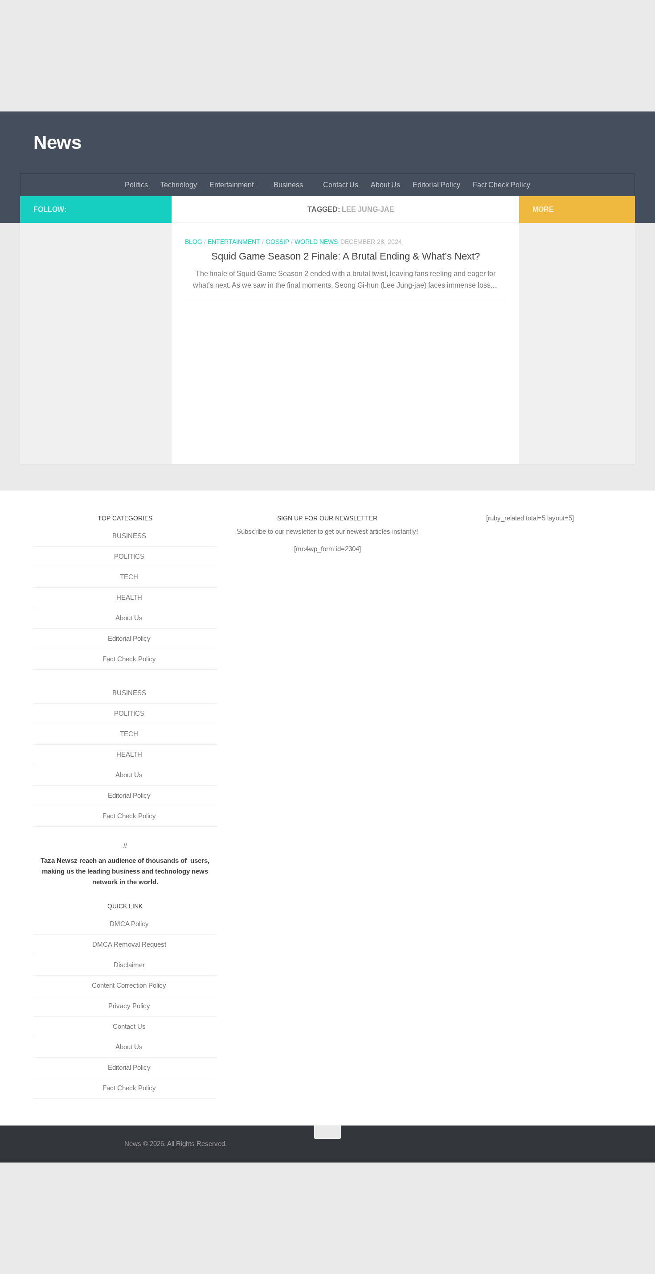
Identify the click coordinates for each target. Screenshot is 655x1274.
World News (316, 241)
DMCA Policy (129, 924)
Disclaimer (129, 965)
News (57, 142)
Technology (178, 185)
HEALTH (129, 597)
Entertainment (231, 185)
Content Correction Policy (129, 985)
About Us (385, 185)
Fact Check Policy (501, 185)
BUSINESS (129, 536)
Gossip (277, 241)
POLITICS (129, 556)
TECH (129, 577)
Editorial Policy (436, 185)
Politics (136, 185)
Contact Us (340, 185)
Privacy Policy (129, 1006)
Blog (193, 241)
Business (288, 185)
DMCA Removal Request (129, 944)
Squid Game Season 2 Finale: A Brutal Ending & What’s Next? (345, 256)
